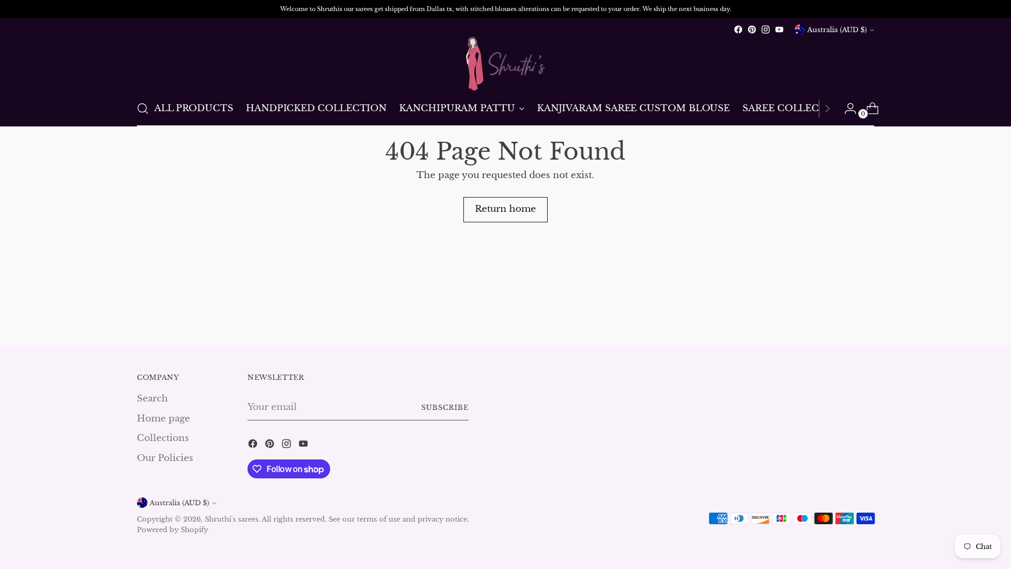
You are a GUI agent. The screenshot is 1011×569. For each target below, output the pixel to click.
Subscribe (445, 407)
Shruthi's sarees (232, 519)
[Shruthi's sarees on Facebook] (738, 29)
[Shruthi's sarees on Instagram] (765, 29)
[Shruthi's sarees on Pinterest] (752, 29)
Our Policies (165, 458)
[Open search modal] (142, 108)
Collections (163, 438)
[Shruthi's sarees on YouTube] (779, 29)
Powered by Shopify (172, 529)
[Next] (827, 108)
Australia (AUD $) (837, 29)
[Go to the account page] (846, 108)
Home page (163, 418)
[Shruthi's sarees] (505, 64)
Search (152, 398)
